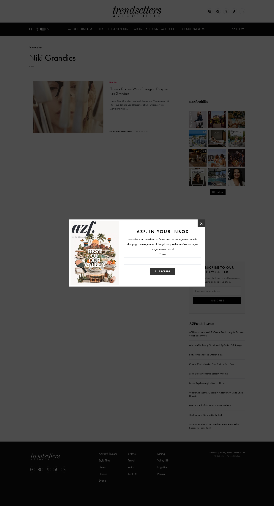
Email (164, 254)
